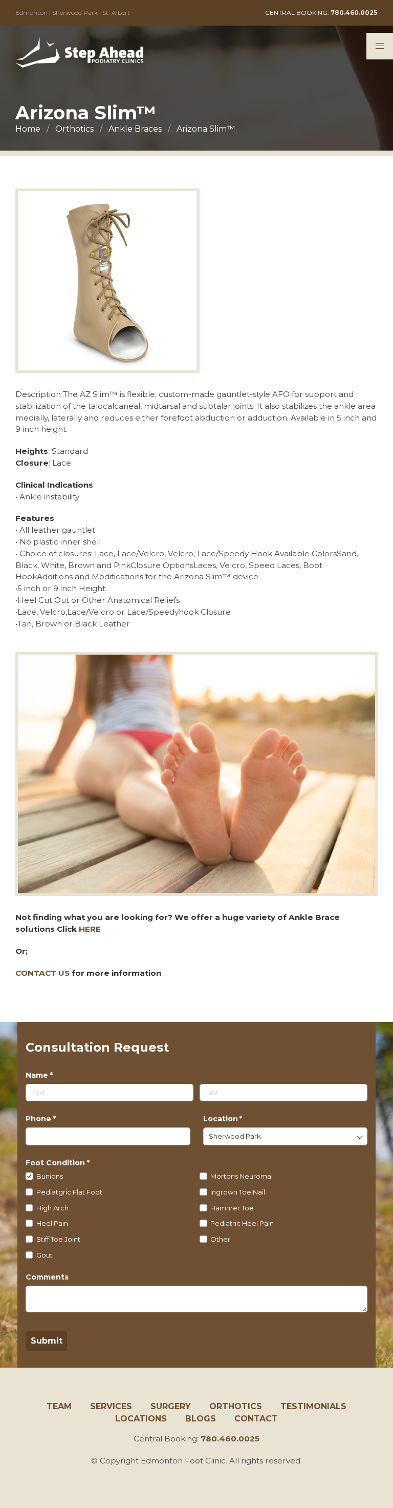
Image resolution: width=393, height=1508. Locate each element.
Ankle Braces (135, 129)
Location (240, 1118)
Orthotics (74, 129)
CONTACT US (42, 973)
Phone (58, 1118)
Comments (47, 1277)
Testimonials (313, 1406)
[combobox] (285, 1136)
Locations (141, 1418)
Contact (256, 1418)
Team (59, 1406)
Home (27, 129)
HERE (90, 929)
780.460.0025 (230, 1438)
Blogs (200, 1418)
